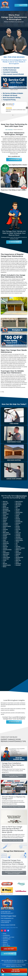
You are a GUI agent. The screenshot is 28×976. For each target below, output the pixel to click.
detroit (4, 527)
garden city (5, 541)
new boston (18, 503)
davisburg (5, 524)
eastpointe (5, 529)
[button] (1, 108)
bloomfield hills (6, 510)
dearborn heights (7, 526)
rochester (18, 520)
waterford (18, 554)
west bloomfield (19, 557)
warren (17, 551)
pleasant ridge (19, 512)
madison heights (7, 565)
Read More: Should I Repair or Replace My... (13, 806)
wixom (17, 562)
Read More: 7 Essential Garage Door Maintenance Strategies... (14, 872)
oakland (17, 510)
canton (4, 515)
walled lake (18, 549)
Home (6, 129)
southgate (18, 535)
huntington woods (7, 549)
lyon (4, 562)
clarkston (5, 518)
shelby (17, 531)
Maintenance (6, 939)
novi (17, 507)
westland (18, 558)
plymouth (18, 514)
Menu (21, 5)
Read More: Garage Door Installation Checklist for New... (14, 775)
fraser (4, 540)
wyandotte (18, 565)
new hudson (18, 504)
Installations (6, 935)
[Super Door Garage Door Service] (7, 4)
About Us (5, 944)
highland (5, 548)
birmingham (21, 496)
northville (18, 506)
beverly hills (5, 507)
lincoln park (6, 558)
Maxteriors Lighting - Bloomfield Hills (9, 927)
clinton (4, 521)
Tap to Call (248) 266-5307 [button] (15, 970)
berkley (4, 506)
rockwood (18, 523)
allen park (5, 501)
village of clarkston (20, 548)
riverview (18, 518)
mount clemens (19, 501)
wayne (17, 555)
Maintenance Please (14, 441)
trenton (17, 541)
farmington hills (6, 534)
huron (4, 551)
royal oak (18, 529)
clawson (5, 520)
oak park (18, 509)
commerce (5, 523)
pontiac (17, 515)
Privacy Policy (19, 966)
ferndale (5, 535)
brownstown (6, 514)
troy (17, 543)
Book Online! (8, 954)
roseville (18, 527)
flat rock (5, 537)
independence (6, 552)
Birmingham (10, 129)
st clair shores (19, 538)
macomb (5, 563)
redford (17, 517)
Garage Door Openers (14, 478)
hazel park (5, 546)
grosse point (6, 543)
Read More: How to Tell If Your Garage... (12, 840)
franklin (5, 538)
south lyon (18, 532)
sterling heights (19, 540)
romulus (18, 526)
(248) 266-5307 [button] (9, 949)
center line (5, 517)
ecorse (4, 531)
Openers (5, 940)
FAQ (3, 391)
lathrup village (6, 557)
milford (4, 566)
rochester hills (19, 521)
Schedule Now (14, 159)
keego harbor (6, 554)
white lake (18, 560)
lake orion (5, 555)
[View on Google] (3, 104)
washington (18, 552)
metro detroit (6, 532)
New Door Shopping (14, 460)
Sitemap (13, 966)
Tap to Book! (15, 974)
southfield (18, 534)
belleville (5, 504)
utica (17, 545)
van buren (18, 546)
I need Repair (14, 423)
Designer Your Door (8, 937)
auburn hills (5, 503)
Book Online (6, 945)
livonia (4, 560)
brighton (5, 512)
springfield (18, 537)
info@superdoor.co (8, 918)
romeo (17, 524)
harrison (5, 545)
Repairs (5, 942)
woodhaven (18, 563)
